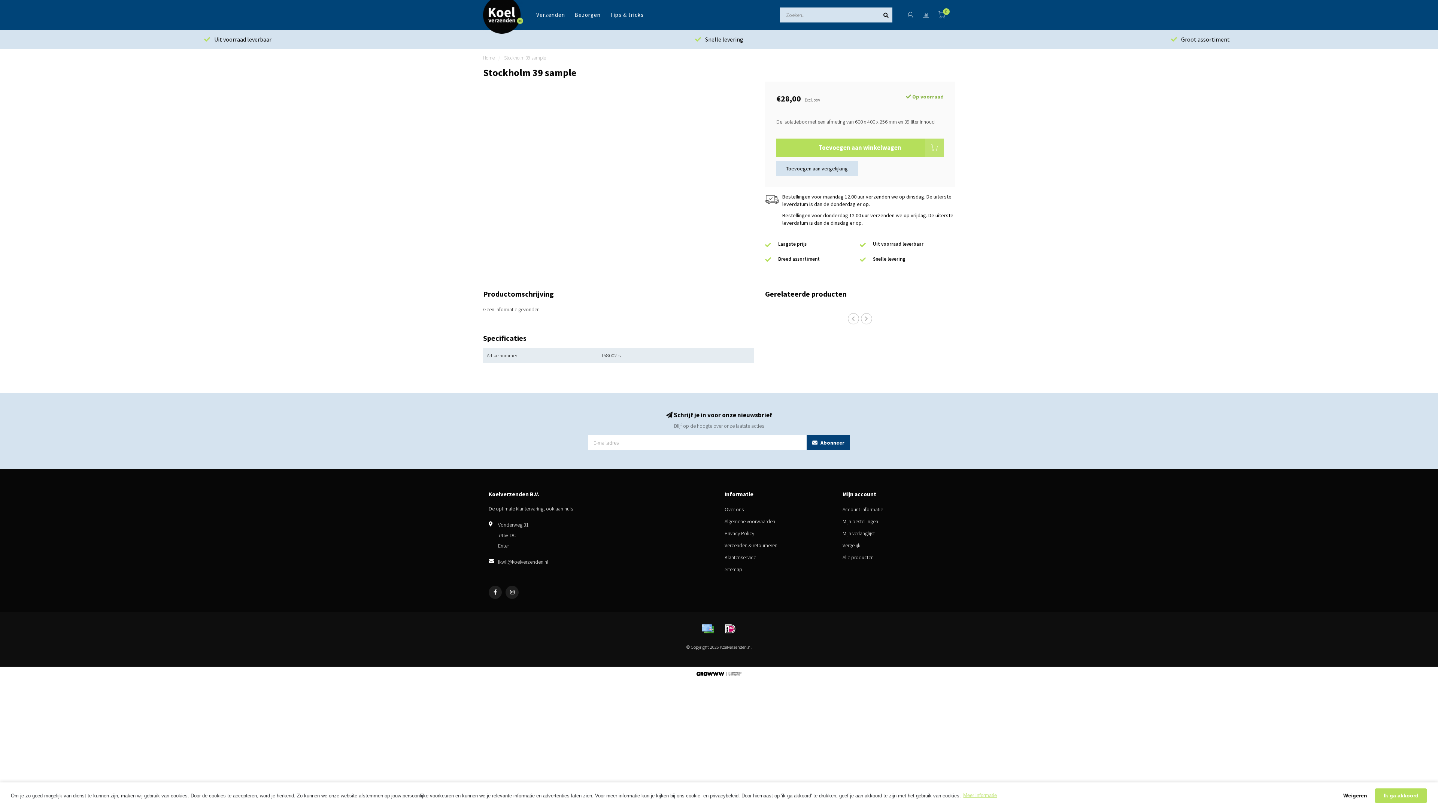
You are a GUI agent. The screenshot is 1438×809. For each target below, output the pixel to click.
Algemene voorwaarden (750, 521)
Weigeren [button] (1355, 796)
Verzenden (550, 14)
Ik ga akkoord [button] (1401, 796)
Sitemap (733, 569)
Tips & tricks (627, 14)
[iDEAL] (730, 628)
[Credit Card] (707, 628)
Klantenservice (740, 557)
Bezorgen (587, 14)
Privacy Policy (739, 533)
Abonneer (831, 442)
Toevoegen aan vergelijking (817, 168)
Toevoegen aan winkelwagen (860, 147)
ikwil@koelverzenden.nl (523, 561)
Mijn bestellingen (860, 521)
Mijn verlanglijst (859, 533)
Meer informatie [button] (980, 795)
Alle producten (858, 557)
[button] (853, 318)
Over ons (734, 509)
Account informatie (863, 509)
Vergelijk (851, 545)
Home (489, 58)
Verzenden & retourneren (751, 545)
